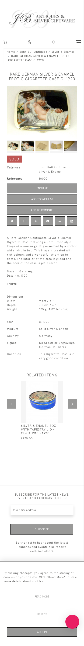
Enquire (42, 188)
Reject (42, 614)
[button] (29, 42)
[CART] (5, 42)
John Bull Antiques (33, 51)
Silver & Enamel (63, 51)
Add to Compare (42, 210)
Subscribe (42, 529)
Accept (42, 632)
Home (11, 51)
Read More (42, 596)
